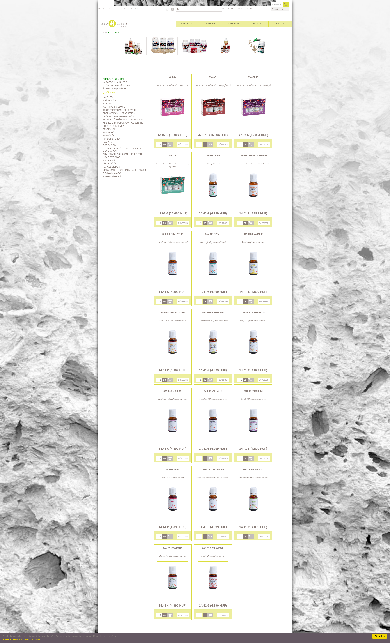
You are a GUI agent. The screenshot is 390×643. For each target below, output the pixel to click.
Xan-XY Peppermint (253, 469)
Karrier (210, 23)
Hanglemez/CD (111, 167)
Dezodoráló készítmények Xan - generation (122, 149)
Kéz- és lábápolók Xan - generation (124, 123)
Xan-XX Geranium (172, 391)
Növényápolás (111, 157)
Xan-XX (172, 77)
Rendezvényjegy (113, 176)
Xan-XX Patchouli (253, 391)
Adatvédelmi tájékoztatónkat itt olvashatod (21, 639)
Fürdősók (109, 135)
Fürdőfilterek (111, 139)
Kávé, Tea (108, 97)
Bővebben (183, 144)
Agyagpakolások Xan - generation (123, 154)
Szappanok (109, 129)
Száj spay (108, 103)
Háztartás (109, 160)
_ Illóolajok (109, 92)
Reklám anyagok (112, 173)
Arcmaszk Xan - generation (119, 113)
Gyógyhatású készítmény (118, 85)
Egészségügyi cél (113, 79)
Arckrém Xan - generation (118, 116)
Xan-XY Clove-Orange (212, 469)
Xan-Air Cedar (212, 155)
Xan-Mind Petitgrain (213, 312)
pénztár (276, 5)
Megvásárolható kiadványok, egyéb (124, 170)
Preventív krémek (113, 126)
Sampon (107, 142)
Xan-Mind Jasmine (253, 234)
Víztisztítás (110, 163)
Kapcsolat (187, 23)
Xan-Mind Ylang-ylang (253, 312)
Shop (105, 32)
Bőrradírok (110, 145)
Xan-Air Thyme (213, 234)
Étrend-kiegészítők (114, 88)
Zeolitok (257, 23)
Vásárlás (233, 23)
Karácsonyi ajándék (115, 82)
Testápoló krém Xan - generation (123, 119)
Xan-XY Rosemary (172, 547)
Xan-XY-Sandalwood (213, 547)
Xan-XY (212, 77)
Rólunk (280, 23)
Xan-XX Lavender (213, 391)
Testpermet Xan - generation (120, 110)
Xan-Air (173, 155)
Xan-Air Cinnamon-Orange (253, 155)
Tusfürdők (109, 132)
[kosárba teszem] (170, 144)
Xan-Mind (253, 77)
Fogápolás (109, 100)
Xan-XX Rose (172, 469)
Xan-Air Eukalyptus (172, 234)
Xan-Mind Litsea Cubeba (173, 312)
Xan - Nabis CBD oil (114, 107)
